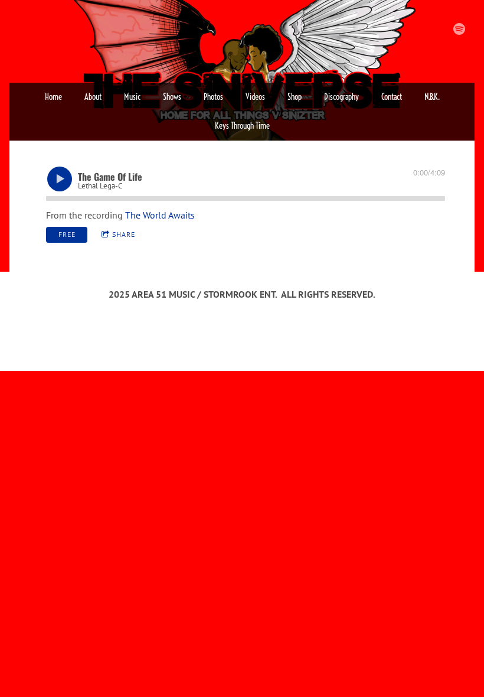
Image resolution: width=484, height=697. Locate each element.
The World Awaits (160, 215)
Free (67, 234)
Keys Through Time (242, 125)
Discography (341, 97)
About (93, 97)
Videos (255, 97)
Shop (294, 97)
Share (123, 234)
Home (53, 97)
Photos (213, 97)
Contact (391, 97)
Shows (172, 97)
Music (132, 97)
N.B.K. (432, 97)
